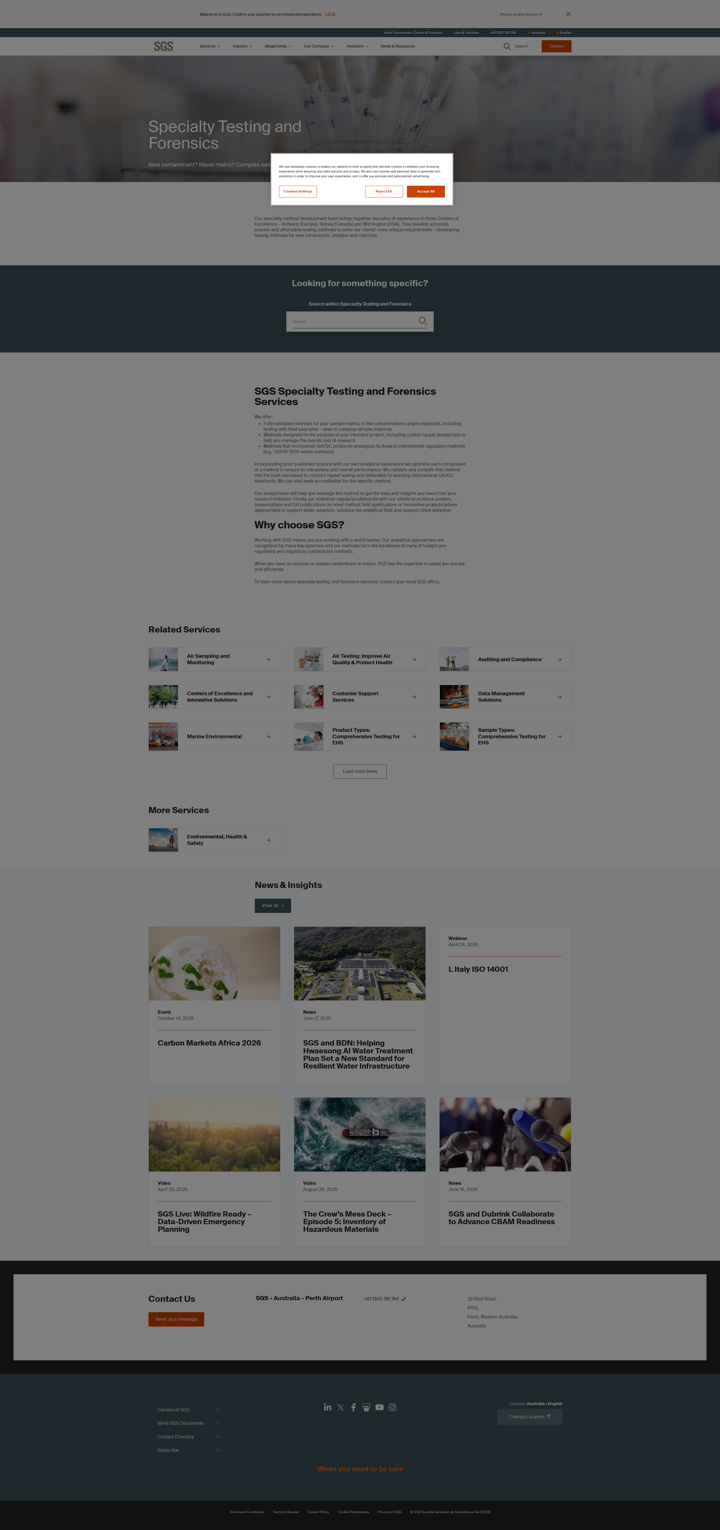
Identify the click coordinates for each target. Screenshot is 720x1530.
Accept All (426, 191)
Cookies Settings (298, 191)
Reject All (384, 191)
